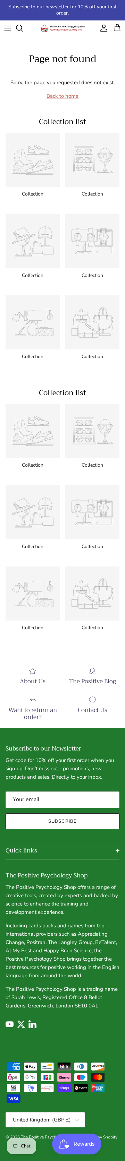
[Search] (23, 28)
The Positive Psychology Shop (49, 1137)
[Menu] (7, 28)
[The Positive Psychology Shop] (62, 28)
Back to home (62, 96)
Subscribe (62, 821)
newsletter (57, 6)
